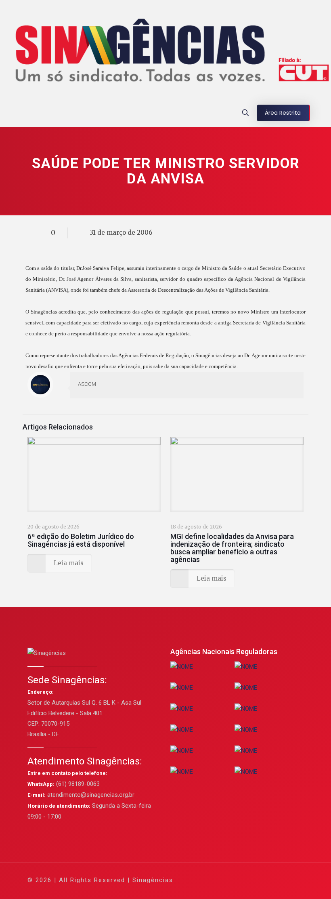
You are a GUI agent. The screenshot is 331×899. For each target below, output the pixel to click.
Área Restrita (283, 113)
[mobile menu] (7, 113)
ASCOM (87, 384)
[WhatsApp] (209, 880)
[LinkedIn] (252, 880)
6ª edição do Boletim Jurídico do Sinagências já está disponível (80, 540)
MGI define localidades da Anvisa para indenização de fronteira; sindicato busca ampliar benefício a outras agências (232, 548)
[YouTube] (241, 880)
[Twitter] (230, 880)
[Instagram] (263, 880)
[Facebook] (220, 880)
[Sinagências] (165, 52)
